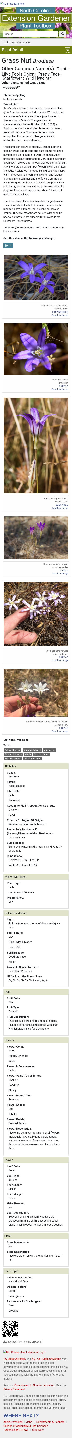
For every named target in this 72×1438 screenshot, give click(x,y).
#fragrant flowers (13, 754)
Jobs (29, 1422)
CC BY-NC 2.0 (62, 505)
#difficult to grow (32, 758)
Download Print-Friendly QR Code (23, 1341)
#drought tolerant (32, 750)
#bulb (28, 754)
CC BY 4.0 (63, 570)
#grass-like (49, 750)
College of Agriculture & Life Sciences (25, 1426)
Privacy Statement (14, 1389)
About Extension (12, 1422)
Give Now (38, 1430)
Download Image (60, 315)
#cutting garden (13, 758)
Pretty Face (49, 74)
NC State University (14, 1358)
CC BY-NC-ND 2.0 (60, 312)
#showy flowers (12, 750)
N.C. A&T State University (46, 1358)
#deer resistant (41, 754)
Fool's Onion (23, 74)
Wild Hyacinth (39, 78)
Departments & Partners (50, 1422)
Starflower (12, 78)
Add (9, 245)
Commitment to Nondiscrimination (34, 1385)
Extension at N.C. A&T (15, 1430)
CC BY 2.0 (63, 386)
